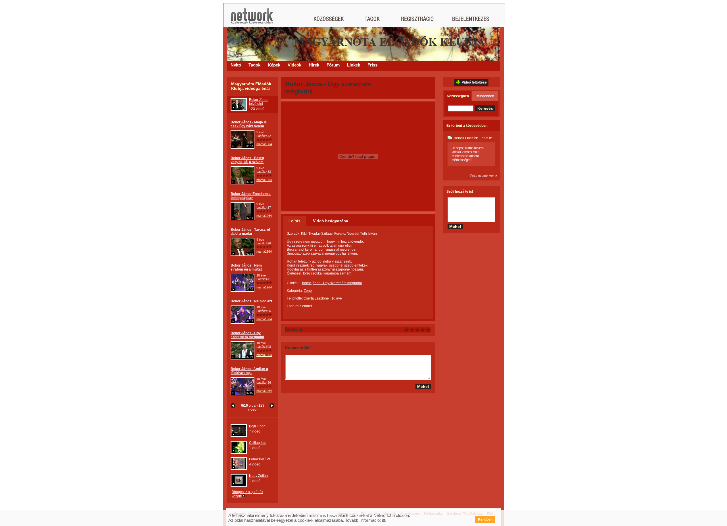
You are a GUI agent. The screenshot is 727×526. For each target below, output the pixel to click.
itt (383, 520)
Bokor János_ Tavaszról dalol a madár (250, 232)
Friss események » (483, 175)
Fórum (333, 65)
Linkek (353, 65)
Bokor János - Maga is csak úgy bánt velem (249, 124)
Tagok (254, 65)
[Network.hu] (252, 18)
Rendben (485, 519)
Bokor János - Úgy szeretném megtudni (247, 335)
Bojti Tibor (257, 426)
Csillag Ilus (257, 443)
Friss (372, 65)
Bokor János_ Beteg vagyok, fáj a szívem (247, 160)
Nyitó (236, 65)
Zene (308, 291)
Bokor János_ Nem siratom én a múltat (246, 267)
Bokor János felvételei (258, 102)
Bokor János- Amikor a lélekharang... (249, 371)
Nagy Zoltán (258, 476)
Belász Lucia (464, 138)
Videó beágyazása (330, 221)
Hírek (314, 65)
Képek (274, 65)
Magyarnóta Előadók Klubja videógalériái (251, 86)
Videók (294, 65)
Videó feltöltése (474, 82)
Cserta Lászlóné (316, 298)
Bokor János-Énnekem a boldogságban (251, 196)
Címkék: (293, 283)
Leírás (294, 221)
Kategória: (295, 291)
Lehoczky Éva (260, 459)
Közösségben (458, 96)
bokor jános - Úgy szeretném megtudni (332, 283)
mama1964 (264, 144)
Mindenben (485, 96)
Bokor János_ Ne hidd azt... (253, 301)
